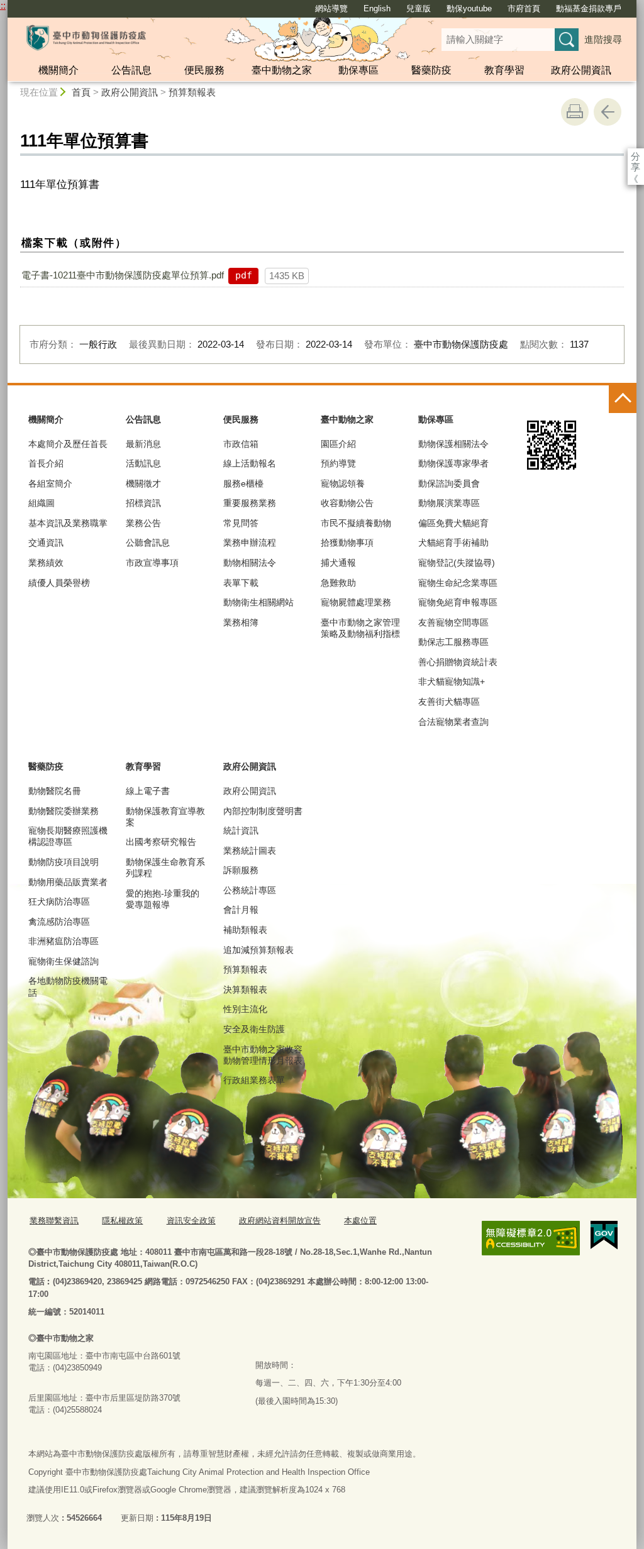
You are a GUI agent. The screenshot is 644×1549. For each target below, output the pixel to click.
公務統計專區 (249, 890)
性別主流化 (245, 1009)
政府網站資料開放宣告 (280, 1220)
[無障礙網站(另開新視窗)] (531, 1238)
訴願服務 (240, 870)
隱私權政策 (122, 1220)
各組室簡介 (50, 483)
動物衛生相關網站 (258, 602)
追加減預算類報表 (258, 950)
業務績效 (46, 563)
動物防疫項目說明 (63, 862)
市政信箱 (240, 444)
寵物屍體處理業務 (356, 602)
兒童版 (418, 8)
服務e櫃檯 (243, 483)
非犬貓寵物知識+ (451, 681)
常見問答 (240, 523)
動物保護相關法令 (453, 444)
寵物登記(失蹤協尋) (456, 563)
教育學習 (504, 70)
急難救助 (338, 583)
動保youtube (469, 8)
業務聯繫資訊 (54, 1220)
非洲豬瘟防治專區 (63, 941)
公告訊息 (131, 70)
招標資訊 (143, 503)
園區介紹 (338, 444)
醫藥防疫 (431, 70)
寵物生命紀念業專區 (457, 583)
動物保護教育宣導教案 (165, 816)
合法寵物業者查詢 (453, 722)
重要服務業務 (249, 503)
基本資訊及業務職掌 (68, 523)
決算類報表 (245, 989)
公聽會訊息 (148, 542)
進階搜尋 (603, 39)
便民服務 (204, 70)
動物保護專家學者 (453, 463)
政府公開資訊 (581, 70)
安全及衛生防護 (254, 1029)
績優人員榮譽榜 (59, 583)
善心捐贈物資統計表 (457, 662)
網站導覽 (331, 8)
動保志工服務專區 (453, 642)
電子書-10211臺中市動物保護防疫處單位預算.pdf (122, 275)
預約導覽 (338, 463)
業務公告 (143, 523)
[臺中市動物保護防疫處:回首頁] (86, 38)
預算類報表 (192, 92)
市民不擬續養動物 (356, 523)
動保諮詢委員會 (449, 483)
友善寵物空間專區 (453, 622)
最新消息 (143, 444)
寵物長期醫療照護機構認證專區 (68, 836)
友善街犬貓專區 (449, 702)
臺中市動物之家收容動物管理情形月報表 (263, 1055)
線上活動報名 (249, 463)
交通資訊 (46, 542)
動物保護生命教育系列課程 (165, 867)
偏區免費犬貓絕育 (453, 523)
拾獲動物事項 (347, 542)
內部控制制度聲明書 (263, 811)
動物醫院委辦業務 (63, 811)
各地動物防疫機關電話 (68, 986)
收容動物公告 (347, 503)
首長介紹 (46, 463)
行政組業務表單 (254, 1080)
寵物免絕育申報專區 (457, 602)
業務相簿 (240, 622)
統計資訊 (240, 830)
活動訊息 (143, 463)
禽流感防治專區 (59, 922)
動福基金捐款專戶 (588, 8)
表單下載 (240, 583)
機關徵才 (143, 483)
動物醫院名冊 (54, 791)
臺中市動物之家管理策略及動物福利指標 (360, 628)
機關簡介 (58, 70)
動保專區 (358, 70)
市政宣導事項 (152, 563)
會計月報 (240, 910)
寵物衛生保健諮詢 (63, 961)
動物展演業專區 (449, 503)
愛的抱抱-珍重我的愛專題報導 (162, 899)
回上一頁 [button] (607, 112)
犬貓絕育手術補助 (453, 542)
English (377, 8)
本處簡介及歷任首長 (68, 444)
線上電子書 (148, 791)
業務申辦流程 (249, 542)
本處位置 (360, 1220)
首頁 (81, 92)
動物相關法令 (249, 563)
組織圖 (41, 503)
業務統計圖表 (249, 851)
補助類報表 (245, 930)
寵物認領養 (343, 483)
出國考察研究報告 (161, 842)
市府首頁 (524, 8)
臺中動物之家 (282, 70)
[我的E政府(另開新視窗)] (604, 1235)
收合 (622, 399)
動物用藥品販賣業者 (68, 882)
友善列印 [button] (575, 112)
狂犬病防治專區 (59, 901)
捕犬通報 (338, 563)
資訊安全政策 (191, 1220)
